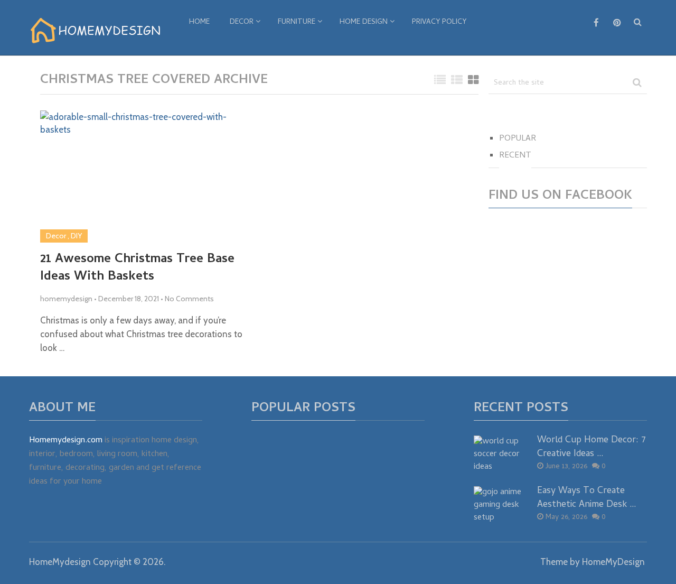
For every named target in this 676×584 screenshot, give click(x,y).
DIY (76, 235)
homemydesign (66, 298)
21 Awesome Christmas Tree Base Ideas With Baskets (137, 268)
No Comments (189, 298)
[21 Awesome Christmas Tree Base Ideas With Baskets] (145, 176)
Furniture (296, 22)
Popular (517, 139)
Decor (241, 22)
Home (199, 22)
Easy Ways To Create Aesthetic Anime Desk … (586, 498)
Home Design (364, 22)
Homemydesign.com (65, 441)
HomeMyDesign (613, 562)
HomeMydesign (60, 562)
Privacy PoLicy (439, 22)
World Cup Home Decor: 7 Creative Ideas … (591, 447)
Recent (515, 156)
